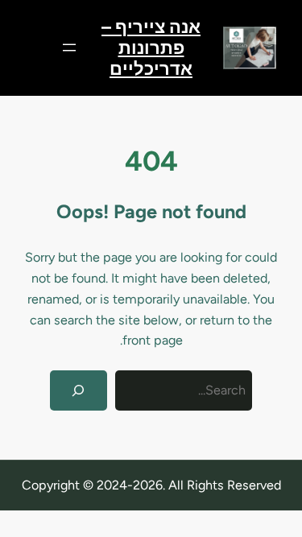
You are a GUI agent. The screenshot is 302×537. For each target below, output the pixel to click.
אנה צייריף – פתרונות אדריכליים (151, 47)
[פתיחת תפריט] (69, 47)
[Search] (78, 390)
